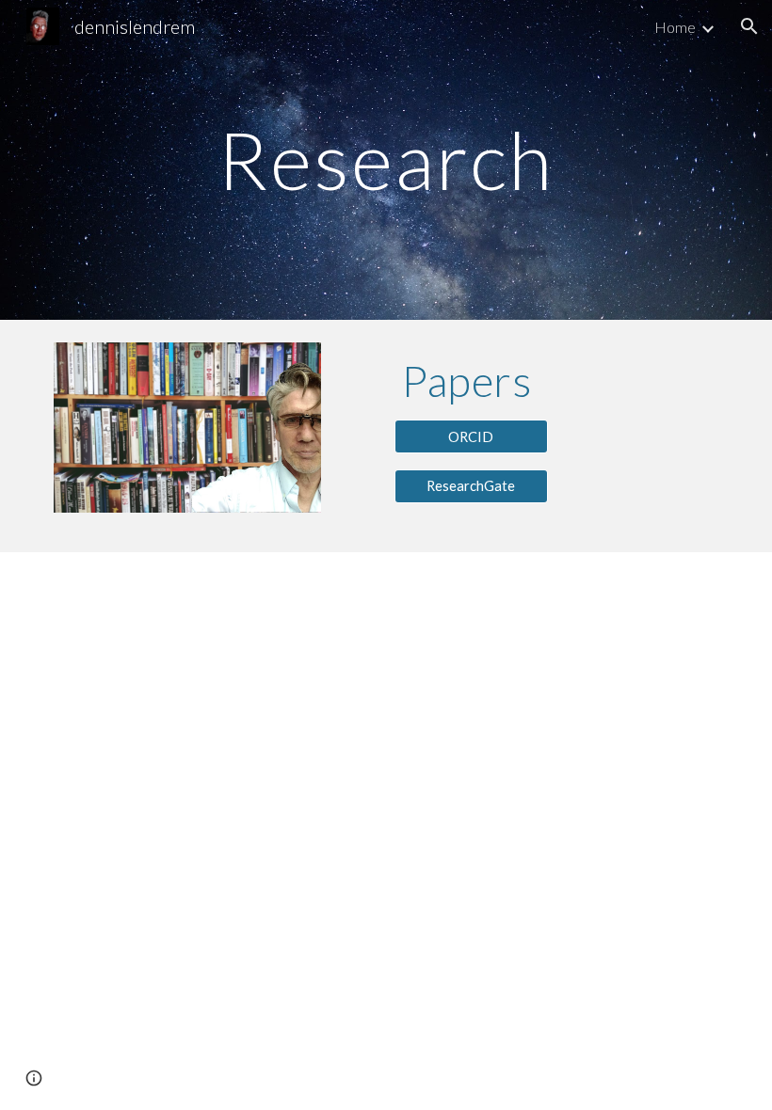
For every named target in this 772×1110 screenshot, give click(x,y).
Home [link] (675, 27)
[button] (749, 26)
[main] (386, 159)
